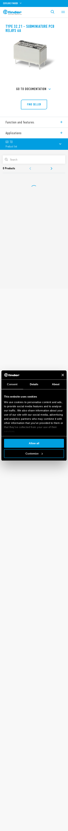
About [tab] (56, 384)
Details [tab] (34, 384)
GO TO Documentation (31, 89)
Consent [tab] (12, 384)
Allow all (34, 443)
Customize (32, 453)
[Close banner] (63, 375)
